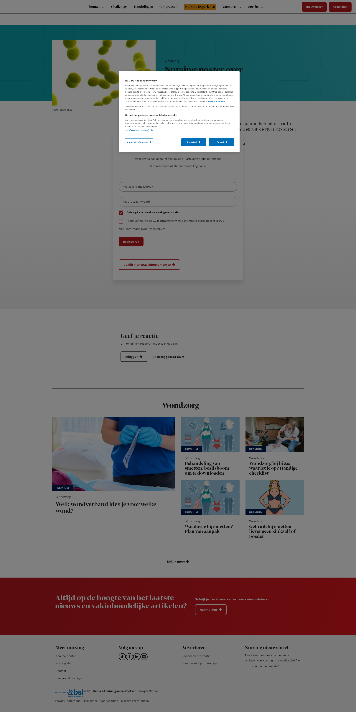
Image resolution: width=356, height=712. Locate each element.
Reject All (192, 142)
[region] (179, 111)
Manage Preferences (137, 142)
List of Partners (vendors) (137, 130)
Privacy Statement (216, 101)
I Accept (220, 142)
